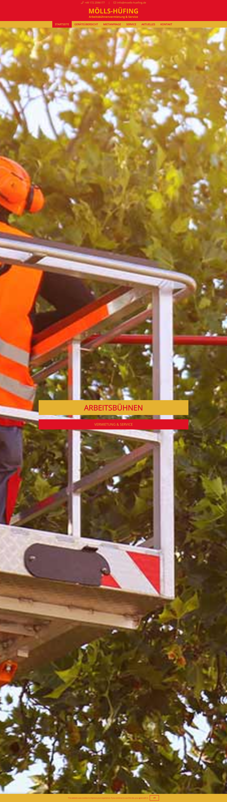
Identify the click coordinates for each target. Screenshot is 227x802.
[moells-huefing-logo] (113, 13)
